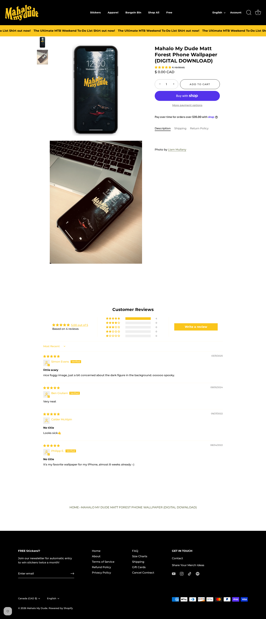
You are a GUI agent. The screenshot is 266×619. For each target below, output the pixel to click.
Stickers (95, 12)
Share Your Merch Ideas (188, 565)
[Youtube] (174, 573)
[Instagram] (181, 573)
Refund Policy (101, 567)
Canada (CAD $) (27, 598)
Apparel (113, 12)
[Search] (249, 13)
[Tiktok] (189, 573)
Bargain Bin (133, 12)
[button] (163, 67)
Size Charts (139, 556)
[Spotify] (197, 573)
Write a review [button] (196, 327)
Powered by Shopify (61, 608)
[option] (42, 42)
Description (163, 128)
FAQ (135, 551)
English (217, 12)
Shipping (180, 128)
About (96, 556)
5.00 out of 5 (79, 325)
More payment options (187, 105)
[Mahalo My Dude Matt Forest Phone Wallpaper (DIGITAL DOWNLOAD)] (42, 42)
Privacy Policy (101, 572)
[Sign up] (72, 573)
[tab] (164, 128)
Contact (177, 558)
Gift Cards (139, 567)
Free (169, 12)
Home (74, 507)
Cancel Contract (143, 572)
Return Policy (199, 128)
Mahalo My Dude (37, 608)
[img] (51, 356)
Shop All (153, 12)
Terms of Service (103, 561)
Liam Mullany (177, 149)
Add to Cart (200, 84)
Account (235, 12)
